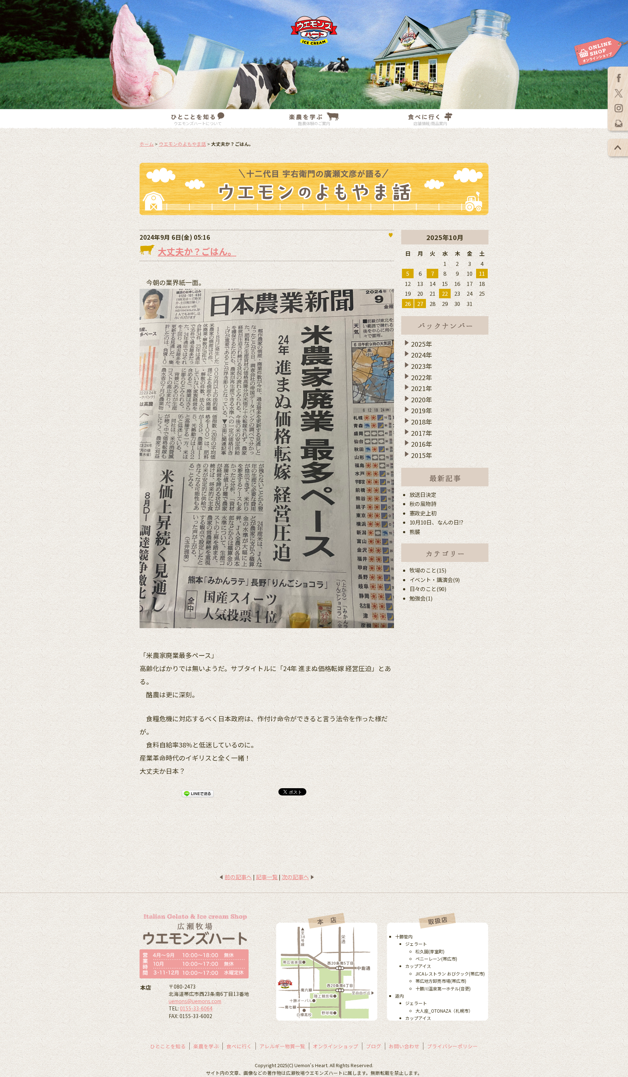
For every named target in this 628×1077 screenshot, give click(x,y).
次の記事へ (295, 877)
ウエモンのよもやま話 (182, 143)
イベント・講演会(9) (435, 579)
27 (420, 303)
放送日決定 (423, 494)
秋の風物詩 (423, 503)
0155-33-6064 (196, 1008)
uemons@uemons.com (195, 1001)
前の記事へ (238, 877)
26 (408, 303)
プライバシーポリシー (452, 1046)
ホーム (147, 143)
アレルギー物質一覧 (282, 1046)
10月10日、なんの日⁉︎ (436, 522)
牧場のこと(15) (428, 570)
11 (482, 273)
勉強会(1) (421, 598)
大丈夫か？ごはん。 (197, 251)
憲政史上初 (423, 513)
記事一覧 (267, 877)
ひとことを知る (168, 1046)
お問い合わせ (404, 1046)
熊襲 (415, 531)
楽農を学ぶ (206, 1046)
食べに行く (239, 1046)
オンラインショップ (336, 1046)
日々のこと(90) (428, 589)
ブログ (373, 1046)
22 (445, 293)
